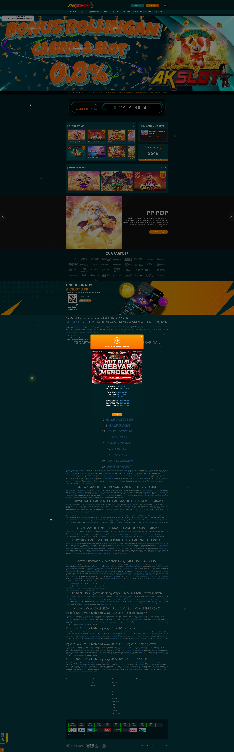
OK (117, 414)
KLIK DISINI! (122, 386)
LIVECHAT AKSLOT (117, 396)
